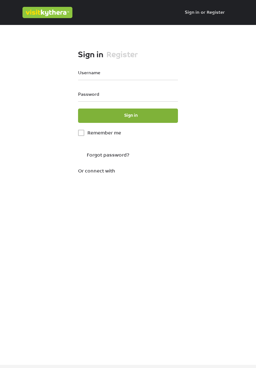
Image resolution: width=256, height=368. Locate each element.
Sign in (192, 12)
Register (216, 12)
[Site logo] (48, 12)
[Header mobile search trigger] (247, 12)
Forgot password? (107, 154)
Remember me (104, 132)
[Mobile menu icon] (9, 12)
